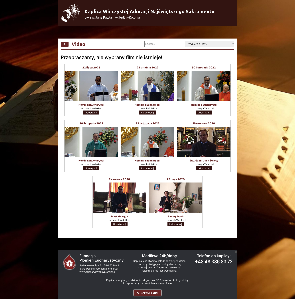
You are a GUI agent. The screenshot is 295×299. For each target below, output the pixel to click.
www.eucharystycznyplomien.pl (97, 271)
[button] (147, 293)
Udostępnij (91, 112)
